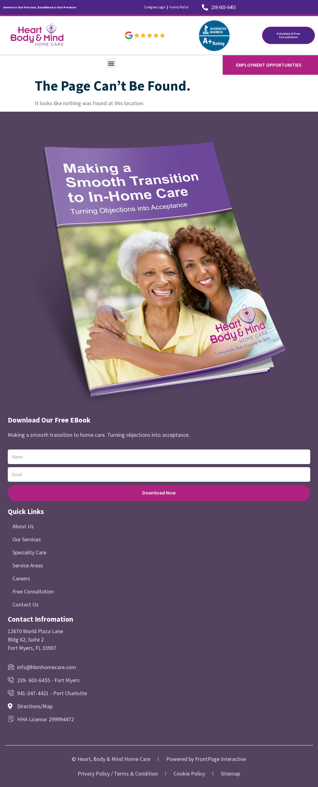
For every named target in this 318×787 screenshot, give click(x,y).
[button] (111, 63)
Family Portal (179, 7)
